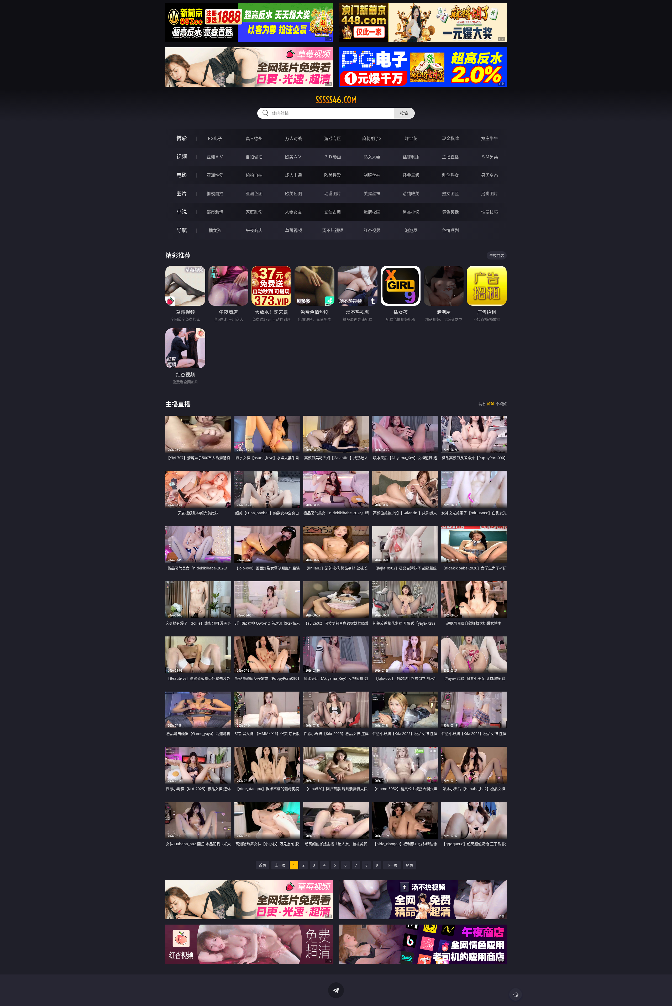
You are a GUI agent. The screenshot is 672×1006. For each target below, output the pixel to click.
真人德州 (254, 138)
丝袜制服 (411, 157)
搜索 (404, 113)
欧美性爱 (332, 175)
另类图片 (489, 193)
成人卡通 (293, 175)
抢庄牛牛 (489, 138)
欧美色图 (293, 193)
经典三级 (411, 175)
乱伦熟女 (450, 175)
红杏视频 (372, 230)
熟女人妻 (372, 157)
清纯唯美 (411, 193)
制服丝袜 (372, 175)
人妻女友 (293, 212)
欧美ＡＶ (293, 157)
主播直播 (450, 157)
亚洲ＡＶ (215, 157)
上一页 (280, 865)
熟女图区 (450, 193)
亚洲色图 (254, 193)
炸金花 (411, 138)
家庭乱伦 (254, 212)
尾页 (409, 865)
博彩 (181, 138)
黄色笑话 (450, 212)
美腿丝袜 (372, 193)
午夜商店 (254, 230)
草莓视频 (293, 230)
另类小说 (411, 212)
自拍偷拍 (254, 157)
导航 (181, 230)
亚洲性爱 (215, 175)
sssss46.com (336, 100)
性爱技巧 (489, 212)
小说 (181, 211)
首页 (262, 865)
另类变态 (489, 175)
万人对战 (293, 138)
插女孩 (215, 230)
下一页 (391, 865)
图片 (181, 193)
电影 (181, 175)
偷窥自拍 (215, 193)
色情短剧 (450, 230)
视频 (181, 156)
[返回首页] (515, 994)
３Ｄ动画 (332, 157)
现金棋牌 (450, 138)
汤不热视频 (332, 230)
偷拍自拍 (254, 175)
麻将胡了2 (371, 138)
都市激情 (215, 212)
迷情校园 (372, 212)
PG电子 (215, 138)
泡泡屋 (411, 230)
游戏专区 (332, 138)
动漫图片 (332, 193)
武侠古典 (332, 212)
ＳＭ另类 (489, 157)
